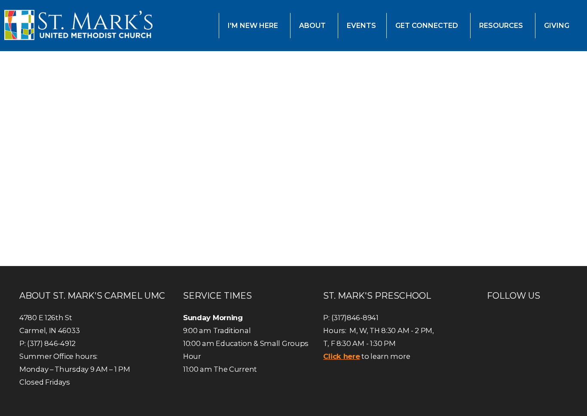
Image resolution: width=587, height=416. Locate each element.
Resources (502, 25)
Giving (557, 25)
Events (361, 25)
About (313, 25)
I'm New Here (254, 25)
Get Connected (427, 25)
